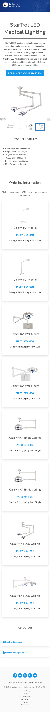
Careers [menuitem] (25, 702)
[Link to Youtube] (35, 675)
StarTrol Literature (13, 642)
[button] (48, 119)
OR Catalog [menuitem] (25, 699)
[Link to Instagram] (30, 675)
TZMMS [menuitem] (25, 694)
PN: (25, 235)
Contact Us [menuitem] (25, 705)
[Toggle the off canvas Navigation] (45, 5)
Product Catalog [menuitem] (25, 696)
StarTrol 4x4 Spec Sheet (16, 653)
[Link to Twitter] (20, 675)
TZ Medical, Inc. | (16, 687)
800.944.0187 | (41, 687)
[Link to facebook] (15, 675)
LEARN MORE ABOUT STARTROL (25, 73)
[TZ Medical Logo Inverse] (11, 5)
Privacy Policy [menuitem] (25, 691)
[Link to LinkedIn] (25, 675)
